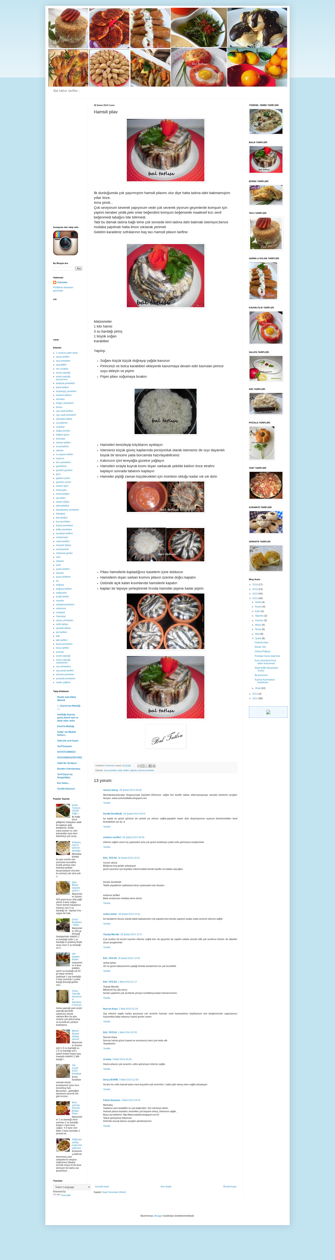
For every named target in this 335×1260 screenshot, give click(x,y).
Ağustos (259, 615)
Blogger (159, 1215)
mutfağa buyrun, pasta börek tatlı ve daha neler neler (67, 717)
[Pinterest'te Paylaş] (154, 766)
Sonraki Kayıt (102, 1186)
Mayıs (258, 625)
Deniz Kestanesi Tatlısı (77, 922)
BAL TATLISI (110, 858)
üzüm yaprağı (63, 656)
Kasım (258, 606)
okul (58, 557)
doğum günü (62, 434)
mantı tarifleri (63, 541)
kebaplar (60, 513)
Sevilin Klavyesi (66, 788)
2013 (255, 693)
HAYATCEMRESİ (66, 752)
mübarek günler (64, 553)
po (57, 581)
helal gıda (61, 490)
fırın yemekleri (63, 462)
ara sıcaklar (62, 368)
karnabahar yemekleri (67, 509)
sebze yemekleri (64, 620)
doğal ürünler (63, 430)
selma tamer (110, 914)
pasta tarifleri (63, 569)
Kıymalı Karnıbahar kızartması (265, 681)
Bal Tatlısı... (63, 783)
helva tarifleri (63, 494)
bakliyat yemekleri (65, 383)
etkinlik (59, 450)
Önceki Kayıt (229, 1186)
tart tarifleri (61, 632)
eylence (60, 458)
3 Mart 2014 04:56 (122, 1059)
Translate (66, 1195)
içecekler (61, 498)
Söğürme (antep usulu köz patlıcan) (77, 1143)
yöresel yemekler (146, 770)
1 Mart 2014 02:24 (128, 1008)
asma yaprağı (63, 372)
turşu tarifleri (62, 648)
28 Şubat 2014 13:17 (131, 934)
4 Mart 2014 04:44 (130, 1100)
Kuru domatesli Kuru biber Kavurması (265, 662)
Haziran (259, 620)
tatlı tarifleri (61, 640)
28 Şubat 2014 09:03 (134, 813)
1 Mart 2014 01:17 (127, 981)
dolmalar (60, 438)
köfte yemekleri (64, 529)
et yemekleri (62, 446)
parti (58, 565)
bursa (59, 407)
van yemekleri (63, 666)
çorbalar (60, 427)
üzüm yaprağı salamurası (63, 661)
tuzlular (60, 652)
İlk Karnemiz (261, 675)
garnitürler (61, 466)
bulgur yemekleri (65, 403)
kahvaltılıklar (62, 505)
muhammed (62, 549)
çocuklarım (61, 422)
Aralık (258, 602)
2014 (255, 598)
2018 (255, 584)
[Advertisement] (67, 162)
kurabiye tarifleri (64, 533)
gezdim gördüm (64, 470)
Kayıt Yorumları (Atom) (114, 1192)
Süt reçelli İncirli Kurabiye (76, 1069)
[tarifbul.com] (268, 717)
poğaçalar (61, 592)
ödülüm (60, 561)
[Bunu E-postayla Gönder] (139, 766)
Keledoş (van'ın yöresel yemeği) (76, 846)
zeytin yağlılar (63, 682)
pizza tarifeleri (63, 576)
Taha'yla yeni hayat (67, 740)
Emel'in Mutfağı (65, 726)
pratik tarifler (62, 596)
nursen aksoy (110, 790)
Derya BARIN (110, 1079)
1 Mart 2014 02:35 (127, 1032)
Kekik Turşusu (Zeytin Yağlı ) (76, 809)
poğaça (60, 584)
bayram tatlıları (64, 395)
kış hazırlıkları (63, 521)
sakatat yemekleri (65, 604)
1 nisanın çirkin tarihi (67, 353)
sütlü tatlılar (62, 624)
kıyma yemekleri (64, 525)
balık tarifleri (123, 770)
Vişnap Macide (111, 934)
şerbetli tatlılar (63, 628)
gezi (58, 474)
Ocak (258, 688)
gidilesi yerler (63, 478)
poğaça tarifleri (64, 588)
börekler (60, 399)
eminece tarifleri (112, 837)
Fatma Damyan (111, 1100)
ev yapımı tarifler (64, 454)
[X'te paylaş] (147, 766)
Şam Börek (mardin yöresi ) (76, 886)
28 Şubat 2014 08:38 (130, 790)
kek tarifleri (61, 517)
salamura (61, 608)
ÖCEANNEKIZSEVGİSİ (69, 757)
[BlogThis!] (143, 766)
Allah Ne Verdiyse (67, 763)
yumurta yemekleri (65, 678)
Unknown (62, 282)
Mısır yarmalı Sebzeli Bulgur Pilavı (76, 1108)
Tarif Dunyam (64, 746)
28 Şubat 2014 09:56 (133, 837)
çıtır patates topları (76, 956)
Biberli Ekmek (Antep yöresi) (75, 1035)
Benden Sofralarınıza (68, 768)
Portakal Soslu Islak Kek (267, 656)
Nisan (258, 629)
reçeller (60, 600)
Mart (257, 634)
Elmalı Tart (260, 647)
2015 (255, 593)
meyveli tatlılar (63, 545)
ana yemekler (110, 770)
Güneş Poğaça (262, 651)
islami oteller (62, 502)
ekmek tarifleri (63, 442)
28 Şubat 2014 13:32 (129, 958)
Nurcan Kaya (110, 1008)
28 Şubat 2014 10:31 (129, 914)
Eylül (258, 611)
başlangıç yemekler (66, 391)
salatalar (60, 612)
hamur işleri (62, 486)
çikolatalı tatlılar (64, 419)
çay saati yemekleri (66, 415)
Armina (107, 1059)
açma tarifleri (63, 356)
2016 (255, 589)
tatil (58, 636)
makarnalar (62, 537)
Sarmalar (61, 616)
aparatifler (61, 364)
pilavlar (133, 770)
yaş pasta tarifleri (65, 670)
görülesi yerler (63, 482)
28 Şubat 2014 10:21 (129, 858)
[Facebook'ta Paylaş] (150, 766)
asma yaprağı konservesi (63, 378)
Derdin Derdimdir (112, 813)
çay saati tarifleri (64, 411)
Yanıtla (106, 803)
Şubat (258, 638)
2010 (255, 698)
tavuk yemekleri (64, 644)
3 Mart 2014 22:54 (128, 1079)
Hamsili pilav (261, 642)
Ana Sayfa (166, 1186)
